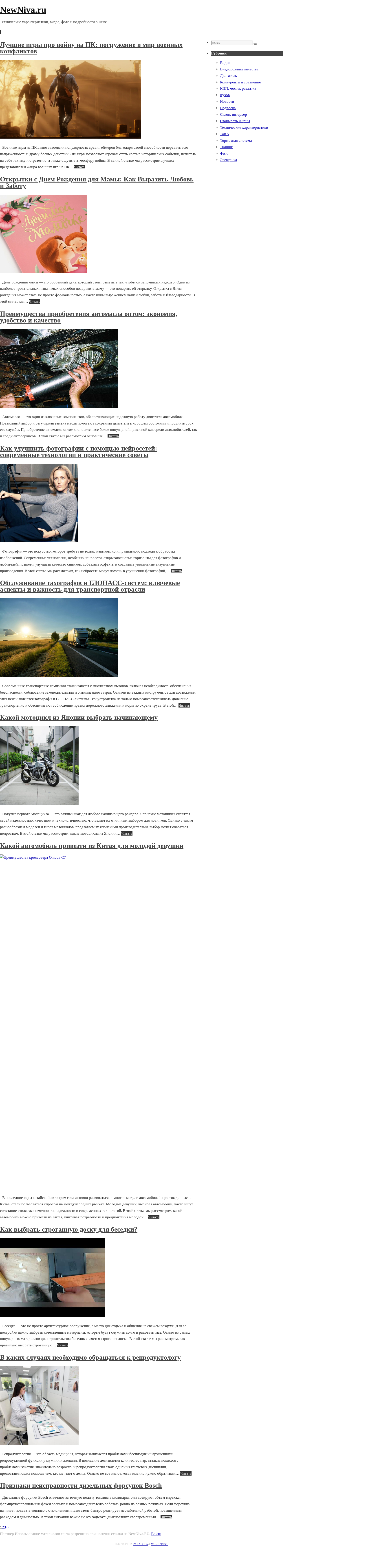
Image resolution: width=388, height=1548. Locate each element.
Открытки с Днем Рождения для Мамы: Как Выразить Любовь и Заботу (97, 182)
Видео (225, 63)
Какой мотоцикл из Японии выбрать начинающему (79, 717)
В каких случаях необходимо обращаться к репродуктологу (90, 1357)
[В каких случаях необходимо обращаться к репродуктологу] (39, 1443)
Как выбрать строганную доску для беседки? (68, 1229)
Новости (227, 101)
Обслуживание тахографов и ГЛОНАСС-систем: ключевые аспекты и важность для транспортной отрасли (90, 586)
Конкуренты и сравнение (240, 82)
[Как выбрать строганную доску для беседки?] (52, 1315)
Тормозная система (236, 140)
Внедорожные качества (239, 69)
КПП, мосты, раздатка (238, 88)
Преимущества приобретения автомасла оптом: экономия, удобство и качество (88, 317)
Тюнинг (226, 147)
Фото (224, 153)
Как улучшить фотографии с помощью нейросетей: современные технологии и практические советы (78, 451)
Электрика (228, 160)
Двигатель (228, 76)
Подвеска (228, 108)
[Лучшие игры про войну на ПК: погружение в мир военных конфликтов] (70, 137)
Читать (79, 167)
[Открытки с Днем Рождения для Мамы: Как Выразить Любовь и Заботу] (43, 272)
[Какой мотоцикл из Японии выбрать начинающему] (39, 803)
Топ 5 (224, 134)
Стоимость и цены (235, 121)
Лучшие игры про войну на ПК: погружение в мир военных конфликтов (91, 48)
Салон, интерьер (233, 114)
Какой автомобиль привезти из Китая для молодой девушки (91, 845)
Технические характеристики (244, 127)
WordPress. (159, 1544)
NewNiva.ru (23, 10)
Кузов (225, 95)
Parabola (140, 1544)
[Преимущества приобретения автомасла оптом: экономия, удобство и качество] (59, 406)
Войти (156, 1534)
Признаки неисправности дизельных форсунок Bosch (81, 1485)
